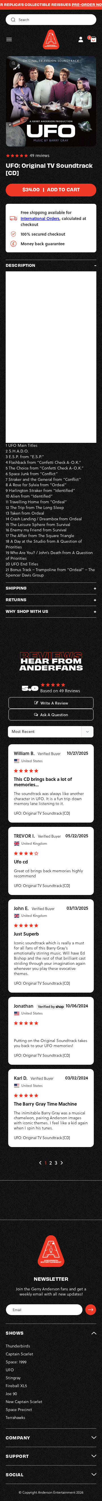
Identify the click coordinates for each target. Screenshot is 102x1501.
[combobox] (51, 19)
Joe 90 (11, 1394)
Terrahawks (15, 1417)
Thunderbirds (18, 1346)
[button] (9, 39)
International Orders (40, 218)
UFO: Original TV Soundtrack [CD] (42, 813)
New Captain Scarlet (24, 1401)
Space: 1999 (16, 1362)
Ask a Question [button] (54, 715)
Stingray (13, 1378)
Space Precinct (19, 1409)
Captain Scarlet (19, 1354)
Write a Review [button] (54, 703)
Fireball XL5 (16, 1386)
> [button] (61, 1162)
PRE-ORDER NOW (77, 4)
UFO (10, 1370)
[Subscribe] (90, 1309)
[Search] (12, 19)
